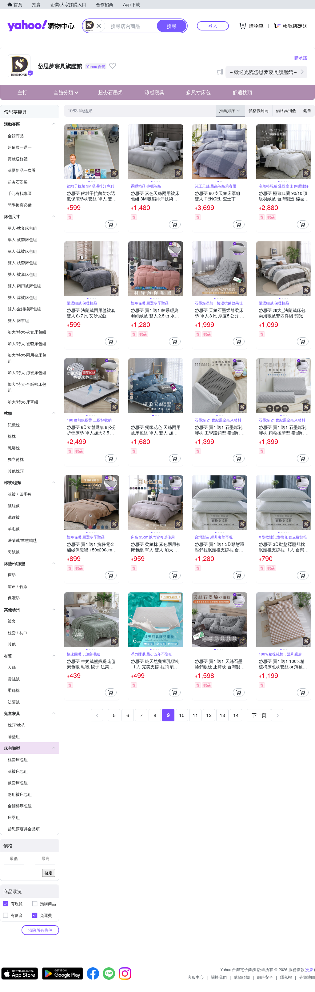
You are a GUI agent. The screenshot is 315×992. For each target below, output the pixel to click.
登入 (212, 25)
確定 (49, 873)
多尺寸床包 (198, 92)
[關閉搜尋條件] (98, 26)
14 (236, 715)
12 (209, 715)
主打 (22, 92)
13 (222, 715)
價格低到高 (259, 110)
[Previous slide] (68, 151)
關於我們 (219, 977)
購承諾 (300, 57)
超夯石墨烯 (110, 92)
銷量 (307, 110)
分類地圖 (307, 977)
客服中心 (196, 977)
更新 (310, 969)
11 (195, 715)
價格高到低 (286, 110)
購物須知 (242, 977)
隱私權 (286, 977)
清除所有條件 (40, 930)
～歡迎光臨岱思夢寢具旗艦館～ (263, 71)
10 (182, 715)
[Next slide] (115, 151)
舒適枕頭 (242, 92)
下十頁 (259, 715)
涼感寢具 (154, 92)
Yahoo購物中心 (40, 25)
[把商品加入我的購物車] (111, 224)
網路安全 (265, 977)
